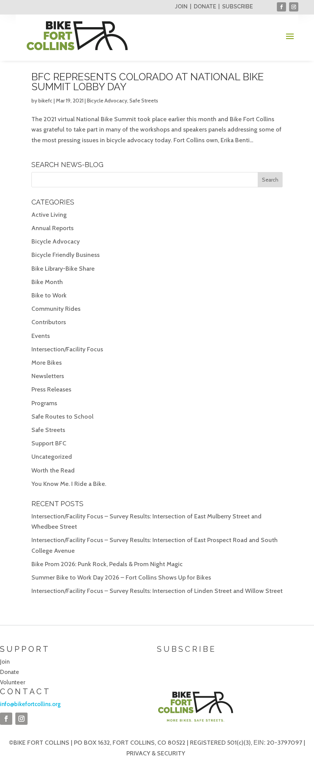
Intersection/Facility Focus (67, 349)
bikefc (45, 100)
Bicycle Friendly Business (65, 254)
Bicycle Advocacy (107, 100)
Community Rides (55, 308)
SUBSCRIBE (237, 6)
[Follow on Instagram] (293, 6)
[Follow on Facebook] (281, 6)
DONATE (205, 6)
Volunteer (12, 682)
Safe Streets (143, 100)
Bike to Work (49, 295)
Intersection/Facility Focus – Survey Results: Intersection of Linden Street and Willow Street (157, 590)
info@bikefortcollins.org (30, 704)
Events (40, 335)
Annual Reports (52, 228)
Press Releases (51, 389)
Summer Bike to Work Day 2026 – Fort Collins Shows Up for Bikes (121, 577)
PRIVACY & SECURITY (155, 753)
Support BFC (48, 443)
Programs (44, 403)
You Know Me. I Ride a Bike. (68, 483)
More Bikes (46, 362)
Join (5, 661)
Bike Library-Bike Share (63, 268)
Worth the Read (53, 470)
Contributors (48, 322)
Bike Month (47, 282)
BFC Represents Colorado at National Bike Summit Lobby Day (147, 82)
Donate (9, 672)
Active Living (49, 214)
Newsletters (47, 376)
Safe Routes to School (62, 416)
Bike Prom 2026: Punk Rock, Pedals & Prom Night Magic (107, 564)
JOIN (181, 6)
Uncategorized (51, 456)
